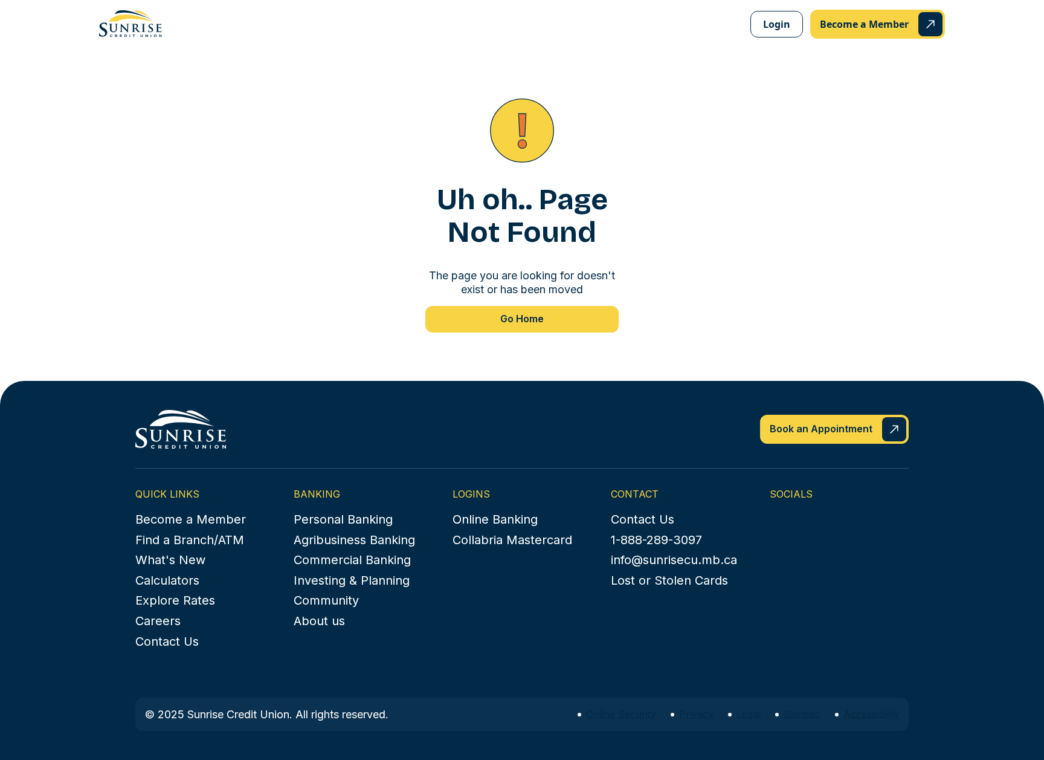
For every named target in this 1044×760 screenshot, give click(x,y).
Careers (158, 621)
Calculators (167, 580)
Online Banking (495, 519)
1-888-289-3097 (656, 540)
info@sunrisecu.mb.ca (674, 560)
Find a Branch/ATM (189, 540)
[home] (130, 23)
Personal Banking (343, 519)
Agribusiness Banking (354, 540)
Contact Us (167, 641)
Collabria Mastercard (512, 540)
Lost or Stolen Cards (669, 580)
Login (776, 24)
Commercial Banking (352, 560)
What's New (170, 560)
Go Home (522, 319)
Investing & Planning (352, 580)
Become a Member (190, 519)
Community (326, 600)
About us (319, 621)
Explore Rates (175, 600)
